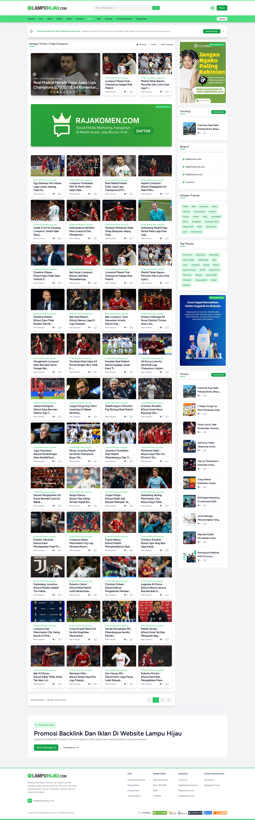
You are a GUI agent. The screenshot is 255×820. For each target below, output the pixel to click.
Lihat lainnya (218, 112)
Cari (156, 8)
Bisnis (69, 19)
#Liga (214, 260)
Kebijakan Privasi (212, 785)
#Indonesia (200, 255)
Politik (90, 19)
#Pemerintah (211, 275)
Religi (205, 217)
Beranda (31, 19)
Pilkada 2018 (188, 227)
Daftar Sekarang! (212, 31)
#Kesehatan (214, 255)
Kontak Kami (133, 790)
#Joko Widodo (188, 260)
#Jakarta (198, 275)
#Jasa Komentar (189, 270)
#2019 (202, 270)
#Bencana (187, 275)
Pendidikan (196, 222)
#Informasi (187, 255)
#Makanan (187, 280)
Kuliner (196, 217)
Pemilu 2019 (211, 227)
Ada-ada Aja (196, 232)
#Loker (213, 280)
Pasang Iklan (142, 19)
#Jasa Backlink (201, 280)
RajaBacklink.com (194, 174)
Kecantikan (216, 217)
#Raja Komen (214, 270)
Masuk (222, 8)
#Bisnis (216, 265)
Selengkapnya (69, 747)
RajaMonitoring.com (195, 167)
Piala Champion (167, 44)
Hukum (59, 19)
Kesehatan (203, 206)
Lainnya (222, 19)
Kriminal (79, 19)
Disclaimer (209, 780)
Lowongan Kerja (211, 222)
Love (41, 19)
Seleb (199, 227)
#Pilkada (186, 285)
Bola (99, 19)
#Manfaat (195, 265)
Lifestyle (108, 19)
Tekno (49, 19)
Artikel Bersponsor (124, 19)
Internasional (199, 211)
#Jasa (185, 265)
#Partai (206, 265)
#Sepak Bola (203, 260)
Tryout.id (190, 182)
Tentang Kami (134, 796)
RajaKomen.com (193, 159)
